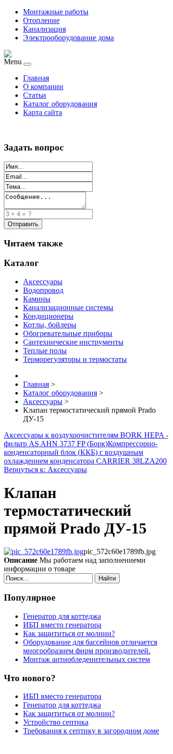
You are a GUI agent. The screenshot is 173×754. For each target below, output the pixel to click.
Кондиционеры (48, 316)
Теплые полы (45, 351)
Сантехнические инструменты (73, 342)
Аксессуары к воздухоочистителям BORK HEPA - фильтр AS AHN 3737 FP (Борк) (86, 439)
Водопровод (43, 290)
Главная (36, 78)
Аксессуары (42, 282)
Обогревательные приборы (67, 333)
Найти (107, 578)
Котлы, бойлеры (49, 325)
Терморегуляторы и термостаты (75, 359)
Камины (36, 299)
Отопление (41, 20)
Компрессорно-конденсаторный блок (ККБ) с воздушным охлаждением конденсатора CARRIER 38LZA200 (85, 452)
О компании (43, 86)
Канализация (44, 29)
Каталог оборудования (60, 104)
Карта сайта (42, 112)
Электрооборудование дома (68, 38)
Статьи (34, 95)
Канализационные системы (68, 307)
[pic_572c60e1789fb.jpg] (44, 551)
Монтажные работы (55, 12)
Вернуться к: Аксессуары (45, 469)
